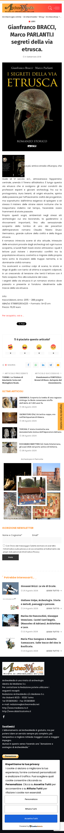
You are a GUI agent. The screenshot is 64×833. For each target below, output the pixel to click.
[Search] (50, 8)
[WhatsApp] (36, 365)
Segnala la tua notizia (61, 416)
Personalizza (31, 799)
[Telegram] (51, 365)
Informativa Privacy (30, 552)
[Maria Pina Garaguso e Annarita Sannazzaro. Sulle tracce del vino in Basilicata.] (10, 643)
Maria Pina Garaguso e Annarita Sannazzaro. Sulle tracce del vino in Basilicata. (41, 643)
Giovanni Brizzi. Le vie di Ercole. (38, 586)
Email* (35, 535)
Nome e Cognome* (12, 535)
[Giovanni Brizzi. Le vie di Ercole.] (10, 588)
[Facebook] (28, 365)
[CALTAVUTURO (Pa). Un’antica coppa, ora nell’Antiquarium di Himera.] (9, 417)
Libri (33, 21)
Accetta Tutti (31, 818)
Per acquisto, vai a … (13, 315)
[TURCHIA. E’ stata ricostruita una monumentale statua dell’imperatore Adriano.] (9, 432)
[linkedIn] (43, 365)
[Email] (58, 365)
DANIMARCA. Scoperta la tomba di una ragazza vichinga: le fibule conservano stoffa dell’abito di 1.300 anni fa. (40, 400)
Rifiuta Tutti (31, 808)
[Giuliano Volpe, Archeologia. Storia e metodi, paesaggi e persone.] (10, 604)
